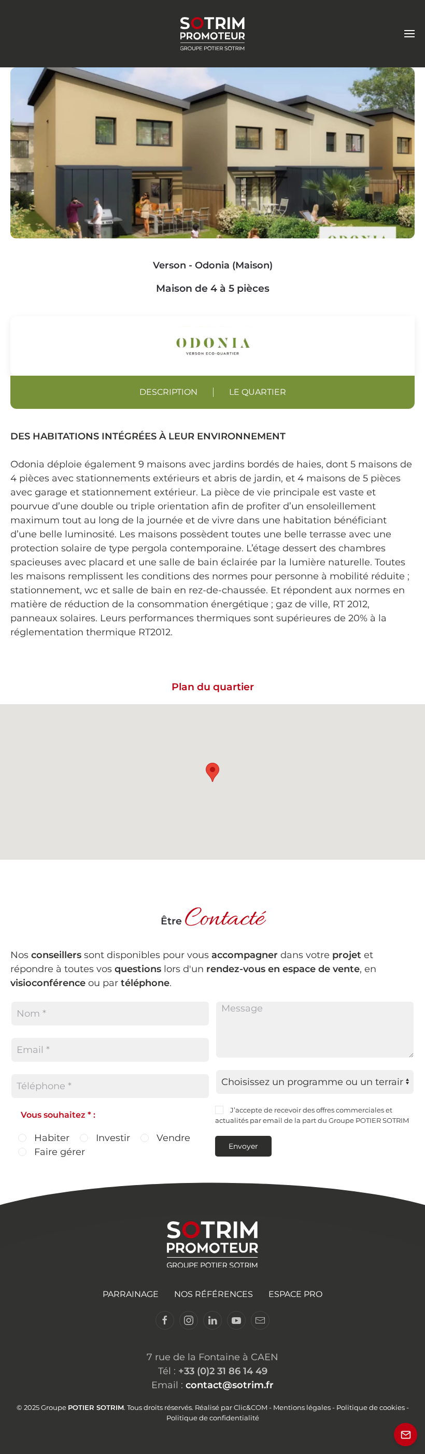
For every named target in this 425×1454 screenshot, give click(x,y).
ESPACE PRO (295, 1294)
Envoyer (243, 1146)
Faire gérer (58, 1152)
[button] (409, 34)
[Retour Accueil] (212, 34)
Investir (111, 1138)
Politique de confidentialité (212, 1418)
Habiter (50, 1138)
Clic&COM (250, 1407)
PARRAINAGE (131, 1294)
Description (168, 392)
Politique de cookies (370, 1407)
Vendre (172, 1138)
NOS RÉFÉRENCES (213, 1294)
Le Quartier (257, 392)
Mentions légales (302, 1407)
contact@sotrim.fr (230, 1385)
